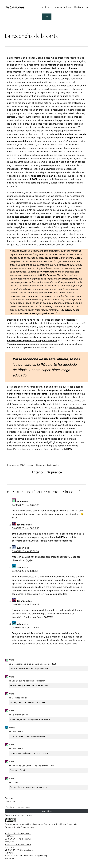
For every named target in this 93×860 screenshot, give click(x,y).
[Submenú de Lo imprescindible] (71, 7)
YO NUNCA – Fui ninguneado (18, 833)
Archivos (9, 798)
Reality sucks (52, 465)
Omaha (15, 782)
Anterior (37, 472)
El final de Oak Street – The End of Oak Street (33, 765)
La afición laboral (20, 715)
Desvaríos (40, 465)
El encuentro (17, 732)
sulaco (19, 567)
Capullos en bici (19, 698)
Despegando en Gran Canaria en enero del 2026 (34, 664)
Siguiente (54, 472)
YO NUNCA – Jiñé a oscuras (18, 839)
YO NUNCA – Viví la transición (19, 850)
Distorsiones (15, 7)
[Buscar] (46, 16)
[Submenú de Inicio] (48, 7)
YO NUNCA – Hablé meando (18, 844)
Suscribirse (47, 811)
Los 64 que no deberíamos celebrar (28, 681)
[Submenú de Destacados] (87, 7)
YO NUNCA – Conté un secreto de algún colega (27, 855)
